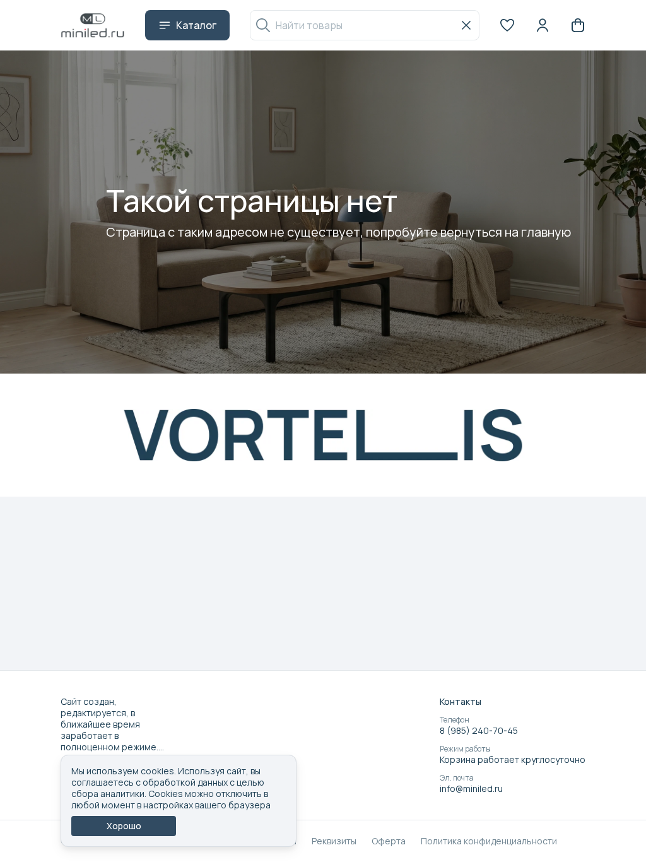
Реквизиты (334, 841)
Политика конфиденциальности (489, 841)
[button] (507, 25)
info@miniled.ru (471, 788)
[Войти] (542, 25)
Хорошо (124, 826)
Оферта (389, 841)
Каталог (196, 25)
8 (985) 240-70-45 (479, 730)
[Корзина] (577, 25)
